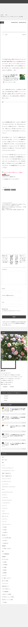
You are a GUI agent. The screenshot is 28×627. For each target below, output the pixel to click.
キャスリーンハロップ (6, 478)
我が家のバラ (4, 535)
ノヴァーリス (4, 508)
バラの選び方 (4, 532)
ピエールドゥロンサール (7, 500)
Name (3, 288)
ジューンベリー (7, 189)
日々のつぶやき (5, 559)
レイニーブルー (5, 484)
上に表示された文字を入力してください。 (11, 310)
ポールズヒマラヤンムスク (7, 492)
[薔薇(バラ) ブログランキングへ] (6, 174)
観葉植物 (4, 545)
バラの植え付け (5, 543)
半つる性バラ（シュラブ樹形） (8, 596)
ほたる (3, 370)
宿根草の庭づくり (5, 586)
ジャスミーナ (4, 518)
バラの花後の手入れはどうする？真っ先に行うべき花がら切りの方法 (17, 435)
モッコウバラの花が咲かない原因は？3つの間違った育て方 (18, 444)
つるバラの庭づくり (6, 588)
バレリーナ (4, 505)
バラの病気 (4, 529)
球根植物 (4, 556)
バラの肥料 (4, 567)
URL (3, 302)
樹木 (2, 22)
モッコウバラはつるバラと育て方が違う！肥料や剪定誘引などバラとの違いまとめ (17, 409)
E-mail (3, 295)
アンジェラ (4, 521)
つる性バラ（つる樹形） (7, 594)
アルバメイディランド (6, 524)
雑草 (3, 462)
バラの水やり (4, 540)
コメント (4, 187)
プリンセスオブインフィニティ (8, 470)
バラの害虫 (4, 527)
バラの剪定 (4, 562)
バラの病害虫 (4, 564)
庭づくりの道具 (5, 580)
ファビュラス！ (5, 497)
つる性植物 (4, 572)
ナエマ (3, 510)
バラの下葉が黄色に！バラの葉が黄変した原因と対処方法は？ (17, 418)
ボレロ (3, 489)
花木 (3, 457)
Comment (4, 269)
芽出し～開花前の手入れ (7, 476)
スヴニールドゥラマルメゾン (8, 467)
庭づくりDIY (4, 459)
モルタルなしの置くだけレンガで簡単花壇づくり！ (17, 426)
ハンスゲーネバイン (6, 502)
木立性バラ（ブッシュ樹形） (8, 599)
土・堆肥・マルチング (6, 578)
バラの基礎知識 (5, 591)
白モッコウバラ (5, 516)
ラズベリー (13, 189)
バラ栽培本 (4, 570)
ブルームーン (4, 494)
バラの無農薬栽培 (5, 553)
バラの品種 (4, 602)
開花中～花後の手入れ (6, 473)
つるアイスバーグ (5, 513)
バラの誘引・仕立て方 (6, 548)
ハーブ (3, 465)
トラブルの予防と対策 (6, 537)
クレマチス (4, 575)
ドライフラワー (5, 583)
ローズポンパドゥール (6, 481)
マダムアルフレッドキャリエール (8, 486)
